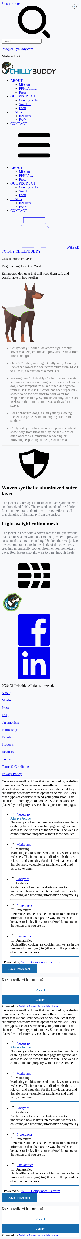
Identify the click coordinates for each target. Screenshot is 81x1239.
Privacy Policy (12, 774)
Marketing (24, 844)
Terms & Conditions (15, 766)
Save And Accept (19, 968)
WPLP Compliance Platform (40, 962)
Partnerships (10, 730)
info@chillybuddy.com (17, 49)
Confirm (40, 999)
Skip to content (12, 3)
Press (5, 707)
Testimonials (10, 722)
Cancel (40, 990)
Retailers (8, 752)
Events (6, 737)
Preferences (24, 905)
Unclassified (25, 936)
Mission (7, 700)
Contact (7, 759)
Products (8, 744)
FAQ (5, 715)
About (6, 693)
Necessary (24, 814)
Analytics (22, 879)
